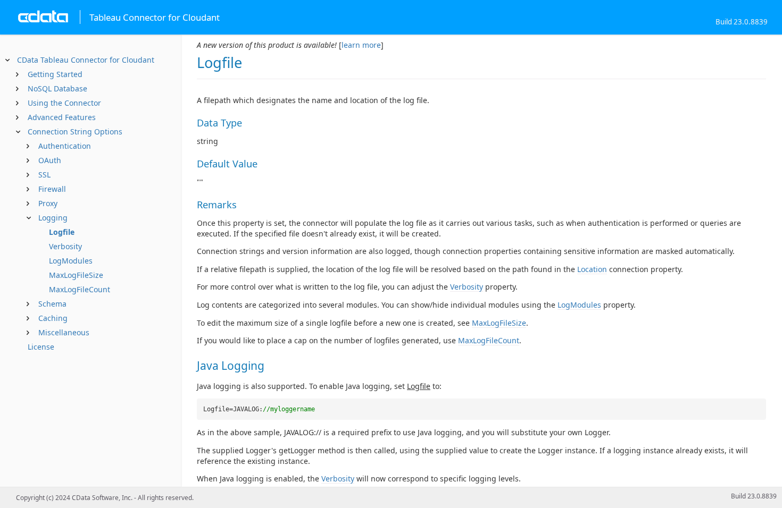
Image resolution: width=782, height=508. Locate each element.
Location (592, 269)
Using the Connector (64, 103)
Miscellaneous (63, 332)
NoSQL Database (57, 88)
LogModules (71, 261)
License (41, 347)
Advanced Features (62, 117)
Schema (52, 304)
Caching (53, 318)
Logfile (61, 232)
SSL (44, 175)
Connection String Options (75, 131)
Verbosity (65, 246)
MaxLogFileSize (76, 275)
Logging (53, 218)
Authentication (64, 146)
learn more (361, 45)
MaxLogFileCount (79, 289)
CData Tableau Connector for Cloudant (85, 60)
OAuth (49, 160)
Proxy (47, 203)
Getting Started (55, 74)
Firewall (52, 189)
